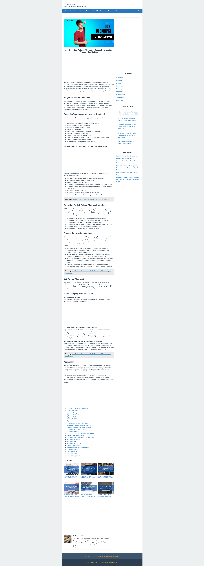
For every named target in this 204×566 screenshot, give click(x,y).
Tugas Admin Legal (72, 413)
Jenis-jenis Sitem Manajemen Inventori (78, 447)
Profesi (71, 15)
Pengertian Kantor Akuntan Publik (76, 429)
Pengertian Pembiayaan (74, 443)
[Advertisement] (89, 69)
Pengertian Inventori (72, 450)
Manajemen (119, 86)
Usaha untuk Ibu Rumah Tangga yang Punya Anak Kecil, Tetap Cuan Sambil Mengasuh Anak (127, 168)
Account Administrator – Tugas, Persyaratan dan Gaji (88, 495)
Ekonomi (118, 83)
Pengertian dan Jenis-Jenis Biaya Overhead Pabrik (70, 476)
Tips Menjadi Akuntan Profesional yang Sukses (80, 433)
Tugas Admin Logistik (73, 421)
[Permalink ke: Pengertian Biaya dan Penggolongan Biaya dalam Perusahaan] (89, 469)
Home (66, 15)
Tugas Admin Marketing (73, 415)
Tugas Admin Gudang (73, 417)
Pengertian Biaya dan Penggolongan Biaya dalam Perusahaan (88, 477)
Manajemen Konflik (72, 452)
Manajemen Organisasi (73, 456)
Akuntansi (119, 80)
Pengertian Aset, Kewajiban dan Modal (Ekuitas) (80, 437)
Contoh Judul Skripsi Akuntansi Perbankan (79, 425)
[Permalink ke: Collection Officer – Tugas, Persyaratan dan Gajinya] (106, 487)
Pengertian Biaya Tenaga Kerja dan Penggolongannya (105, 476)
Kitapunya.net (70, 3)
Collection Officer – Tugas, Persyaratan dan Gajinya (105, 495)
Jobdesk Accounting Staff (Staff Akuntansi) (79, 427)
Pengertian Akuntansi (73, 431)
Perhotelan (119, 92)
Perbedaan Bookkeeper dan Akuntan (77, 409)
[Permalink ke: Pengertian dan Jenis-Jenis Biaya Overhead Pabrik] (71, 469)
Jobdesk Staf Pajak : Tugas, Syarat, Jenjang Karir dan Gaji (71, 495)
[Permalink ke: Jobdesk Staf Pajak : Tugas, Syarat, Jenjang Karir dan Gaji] (71, 487)
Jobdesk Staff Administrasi (74, 419)
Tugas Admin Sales (72, 411)
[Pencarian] (138, 11)
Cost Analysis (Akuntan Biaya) (75, 435)
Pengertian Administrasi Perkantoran (77, 423)
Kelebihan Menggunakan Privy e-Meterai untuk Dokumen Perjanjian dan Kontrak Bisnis (127, 180)
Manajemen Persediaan (73, 445)
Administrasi (119, 77)
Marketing (119, 89)
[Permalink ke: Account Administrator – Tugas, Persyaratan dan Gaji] (89, 487)
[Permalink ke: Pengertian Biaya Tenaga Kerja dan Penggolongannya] (106, 469)
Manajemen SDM (72, 454)
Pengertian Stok (71, 441)
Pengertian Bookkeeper (73, 439)
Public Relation (120, 94)
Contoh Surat (120, 100)
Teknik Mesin (120, 97)
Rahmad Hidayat (79, 536)
